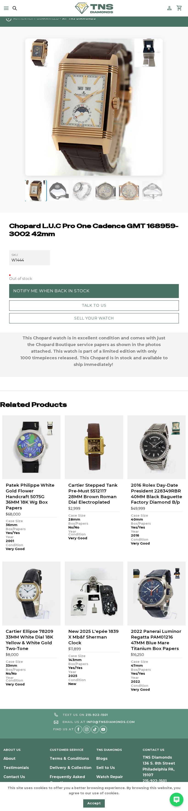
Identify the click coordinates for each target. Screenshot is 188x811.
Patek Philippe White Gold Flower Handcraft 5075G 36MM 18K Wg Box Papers (30, 496)
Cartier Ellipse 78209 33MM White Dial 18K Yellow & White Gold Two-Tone (29, 640)
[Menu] (6, 8)
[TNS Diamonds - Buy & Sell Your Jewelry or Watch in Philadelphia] (94, 8)
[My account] (169, 8)
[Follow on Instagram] (87, 729)
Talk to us (94, 305)
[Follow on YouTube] (103, 729)
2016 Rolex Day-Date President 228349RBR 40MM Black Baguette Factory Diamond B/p (156, 494)
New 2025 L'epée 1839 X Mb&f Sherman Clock (93, 637)
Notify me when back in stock (51, 290)
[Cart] (179, 8)
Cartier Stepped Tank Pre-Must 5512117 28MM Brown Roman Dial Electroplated (93, 494)
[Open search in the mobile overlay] (14, 8)
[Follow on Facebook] (78, 729)
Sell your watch (94, 318)
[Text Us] (176, 799)
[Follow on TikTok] (95, 729)
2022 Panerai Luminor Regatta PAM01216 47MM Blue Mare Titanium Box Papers (156, 640)
